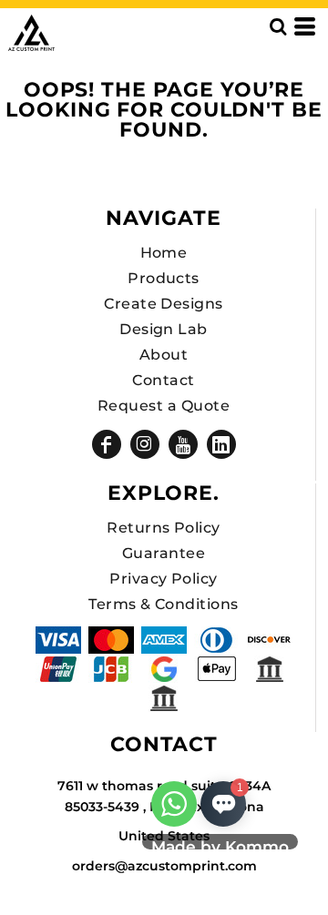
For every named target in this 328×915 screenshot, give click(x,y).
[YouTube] (183, 444)
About (163, 354)
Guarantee (163, 553)
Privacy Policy (163, 578)
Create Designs (163, 303)
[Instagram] (144, 444)
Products (164, 278)
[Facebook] (106, 444)
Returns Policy (163, 527)
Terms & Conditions (163, 604)
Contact (163, 380)
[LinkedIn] (221, 444)
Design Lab (163, 329)
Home (164, 252)
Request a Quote (163, 405)
